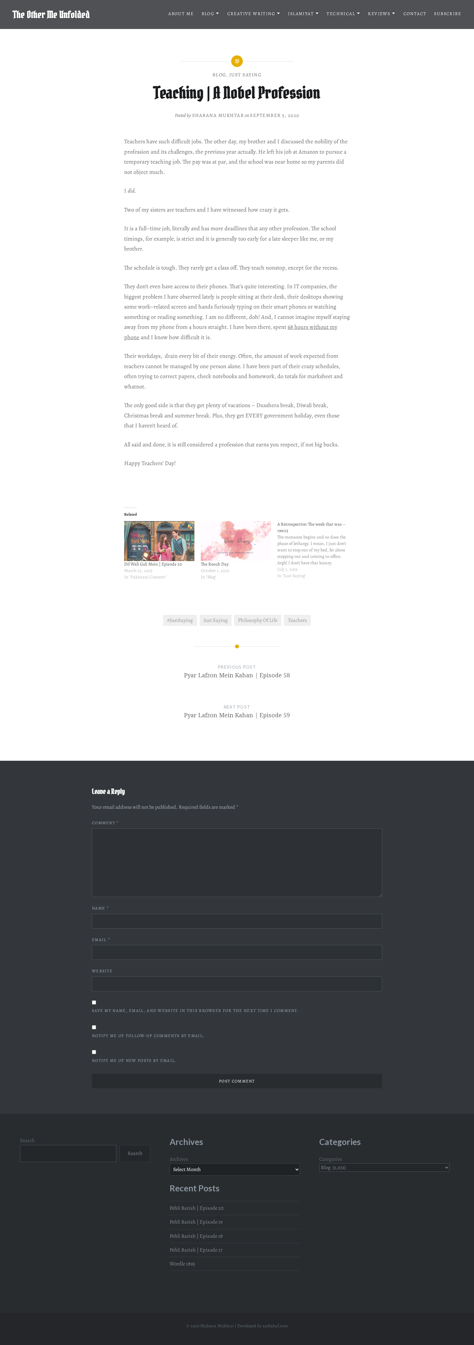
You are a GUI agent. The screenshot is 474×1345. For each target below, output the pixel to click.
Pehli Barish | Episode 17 (196, 1250)
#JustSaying (180, 620)
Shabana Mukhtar (218, 115)
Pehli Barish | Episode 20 (197, 1208)
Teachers (297, 620)
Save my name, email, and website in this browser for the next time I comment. (195, 1010)
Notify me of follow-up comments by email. (148, 1035)
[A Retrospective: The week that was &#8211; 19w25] (315, 553)
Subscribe (447, 14)
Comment (105, 822)
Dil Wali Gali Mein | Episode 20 (153, 564)
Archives (179, 1159)
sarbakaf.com (275, 1326)
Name (100, 908)
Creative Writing (251, 14)
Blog (208, 14)
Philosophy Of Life (257, 620)
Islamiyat (301, 14)
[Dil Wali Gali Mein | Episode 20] (159, 541)
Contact (415, 14)
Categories (330, 1159)
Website (102, 971)
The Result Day (215, 564)
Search (27, 1140)
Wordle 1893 (182, 1263)
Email (101, 939)
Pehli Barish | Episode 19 (196, 1222)
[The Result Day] (236, 541)
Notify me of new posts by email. (134, 1060)
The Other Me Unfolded (51, 14)
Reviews (379, 14)
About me (180, 14)
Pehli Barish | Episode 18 (196, 1236)
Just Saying (245, 75)
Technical (341, 14)
